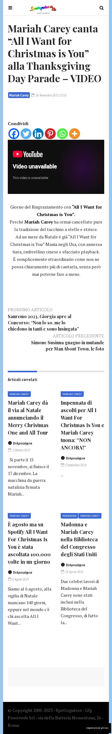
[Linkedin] (38, 133)
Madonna (69, 515)
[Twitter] (26, 133)
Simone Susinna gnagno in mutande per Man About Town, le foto (67, 346)
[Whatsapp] (62, 133)
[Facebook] (13, 133)
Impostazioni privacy (97, 728)
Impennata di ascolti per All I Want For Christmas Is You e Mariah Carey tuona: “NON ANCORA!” (82, 425)
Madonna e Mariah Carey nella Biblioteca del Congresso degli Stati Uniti (79, 539)
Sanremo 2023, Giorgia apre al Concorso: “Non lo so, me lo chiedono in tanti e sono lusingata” (43, 322)
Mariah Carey (19, 95)
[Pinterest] (50, 133)
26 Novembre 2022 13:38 (50, 95)
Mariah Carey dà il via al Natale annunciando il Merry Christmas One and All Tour (28, 417)
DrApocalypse (22, 443)
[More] (74, 133)
